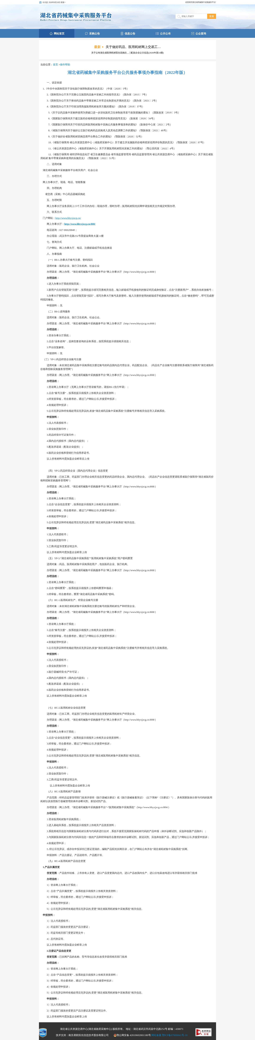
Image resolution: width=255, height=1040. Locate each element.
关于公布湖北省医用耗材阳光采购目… (110, 53)
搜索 (211, 16)
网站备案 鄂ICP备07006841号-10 (169, 1035)
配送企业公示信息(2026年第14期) (147, 53)
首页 (56, 64)
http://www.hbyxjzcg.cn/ (68, 218)
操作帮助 (65, 64)
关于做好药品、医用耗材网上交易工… (133, 47)
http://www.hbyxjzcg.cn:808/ (79, 224)
